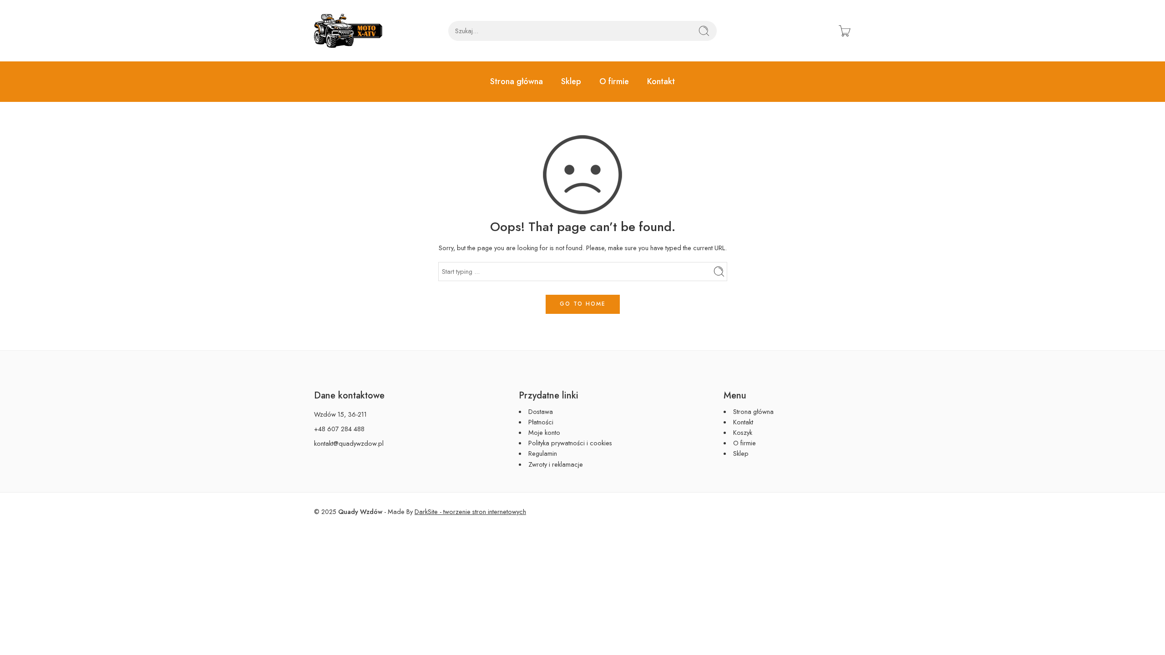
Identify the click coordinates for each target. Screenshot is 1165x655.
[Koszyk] (844, 31)
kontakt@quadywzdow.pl (349, 443)
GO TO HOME (583, 304)
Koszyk (742, 432)
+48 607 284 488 (339, 428)
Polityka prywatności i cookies (570, 443)
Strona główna (516, 81)
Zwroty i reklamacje (555, 464)
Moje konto (544, 432)
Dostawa (540, 411)
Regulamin (542, 453)
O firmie (614, 81)
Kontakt (661, 81)
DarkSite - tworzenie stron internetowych (470, 511)
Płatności (540, 422)
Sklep (571, 81)
